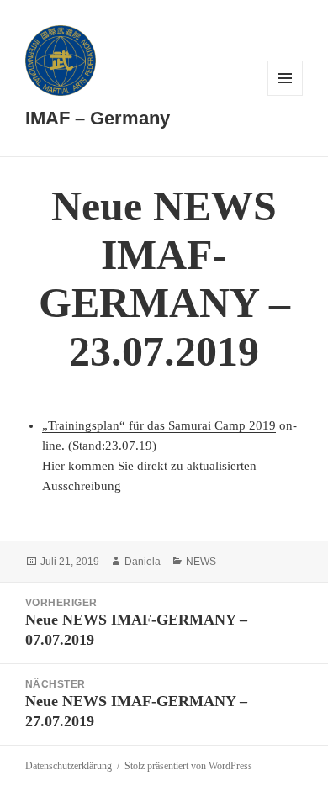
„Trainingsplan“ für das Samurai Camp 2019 (159, 425)
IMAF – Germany (97, 118)
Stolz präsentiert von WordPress (188, 766)
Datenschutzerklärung (68, 766)
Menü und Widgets (285, 95)
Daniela (142, 561)
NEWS (201, 561)
